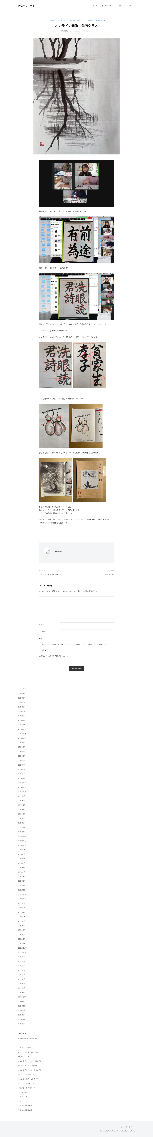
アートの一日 (108, 574)
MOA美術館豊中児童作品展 (27, 1039)
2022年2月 (22, 934)
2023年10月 (22, 845)
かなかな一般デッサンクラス (28, 1079)
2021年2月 (22, 988)
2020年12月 (22, 997)
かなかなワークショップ (26, 1074)
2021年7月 (22, 966)
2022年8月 (22, 908)
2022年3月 (22, 930)
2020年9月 (22, 1010)
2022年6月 (22, 917)
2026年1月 (22, 725)
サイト (41, 638)
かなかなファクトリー (108, 6)
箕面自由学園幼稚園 (25, 1110)
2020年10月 (22, 1006)
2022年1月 (22, 939)
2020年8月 (22, 1015)
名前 (41, 624)
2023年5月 (22, 868)
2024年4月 (22, 818)
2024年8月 (22, 800)
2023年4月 (22, 872)
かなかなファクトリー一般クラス (30, 1061)
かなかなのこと (23, 1056)
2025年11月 (22, 734)
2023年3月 (22, 876)
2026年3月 (22, 716)
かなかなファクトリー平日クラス (30, 1070)
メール (42, 631)
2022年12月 (22, 890)
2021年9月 (22, 957)
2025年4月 (22, 765)
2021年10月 (22, 952)
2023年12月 (22, 836)
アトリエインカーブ (25, 1048)
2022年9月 (22, 903)
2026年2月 (22, 720)
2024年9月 (22, 796)
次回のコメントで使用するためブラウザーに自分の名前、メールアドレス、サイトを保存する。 (74, 644)
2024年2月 (22, 827)
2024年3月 (22, 823)
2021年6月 (22, 970)
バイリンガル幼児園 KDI (26, 1106)
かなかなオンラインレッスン (58, 20)
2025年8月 (22, 747)
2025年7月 (22, 751)
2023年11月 (22, 841)
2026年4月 (22, 711)
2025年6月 (22, 756)
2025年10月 (22, 738)
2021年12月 (22, 943)
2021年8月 (22, 961)
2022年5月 (22, 921)
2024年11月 (22, 787)
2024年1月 (22, 832)
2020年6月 (22, 1024)
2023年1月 (22, 885)
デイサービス (23, 1101)
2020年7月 (22, 1019)
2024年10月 (22, 792)
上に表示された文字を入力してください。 (54, 656)
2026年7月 (22, 698)
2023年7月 (22, 859)
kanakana (77, 31)
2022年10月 (22, 899)
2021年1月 (22, 992)
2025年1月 (22, 778)
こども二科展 (23, 1092)
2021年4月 (22, 979)
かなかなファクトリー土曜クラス (30, 1065)
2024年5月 (22, 814)
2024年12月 (22, 783)
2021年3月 (22, 984)
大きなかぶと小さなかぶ (48, 574)
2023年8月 (22, 854)
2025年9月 (22, 742)
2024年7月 (22, 805)
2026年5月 (22, 707)
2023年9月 (22, 850)
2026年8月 (22, 693)
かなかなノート (26, 5)
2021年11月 (22, 948)
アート (20, 1043)
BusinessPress (130, 1131)
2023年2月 (22, 881)
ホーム (95, 6)
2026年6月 (22, 702)
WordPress (112, 1131)
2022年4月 (22, 925)
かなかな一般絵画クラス (96, 20)
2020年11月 (22, 1001)
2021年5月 (22, 975)
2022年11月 (22, 894)
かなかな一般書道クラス (78, 20)
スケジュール (23, 1097)
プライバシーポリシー (127, 6)
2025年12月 (22, 729)
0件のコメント (86, 31)
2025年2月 (22, 774)
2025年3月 (22, 769)
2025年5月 (22, 760)
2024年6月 (22, 809)
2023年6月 (22, 863)
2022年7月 (22, 912)
